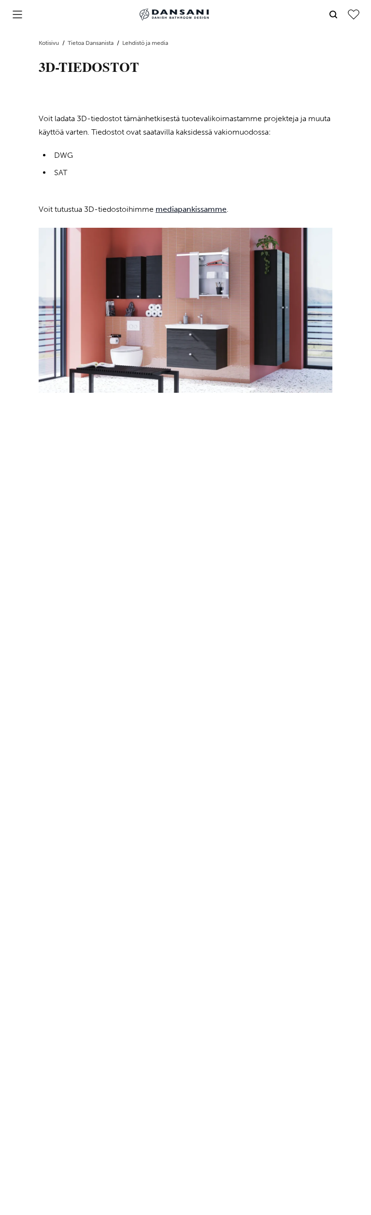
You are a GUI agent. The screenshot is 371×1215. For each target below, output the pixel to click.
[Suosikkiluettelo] (353, 14)
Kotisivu (49, 43)
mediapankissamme (191, 209)
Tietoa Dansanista (91, 43)
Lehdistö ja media (145, 43)
